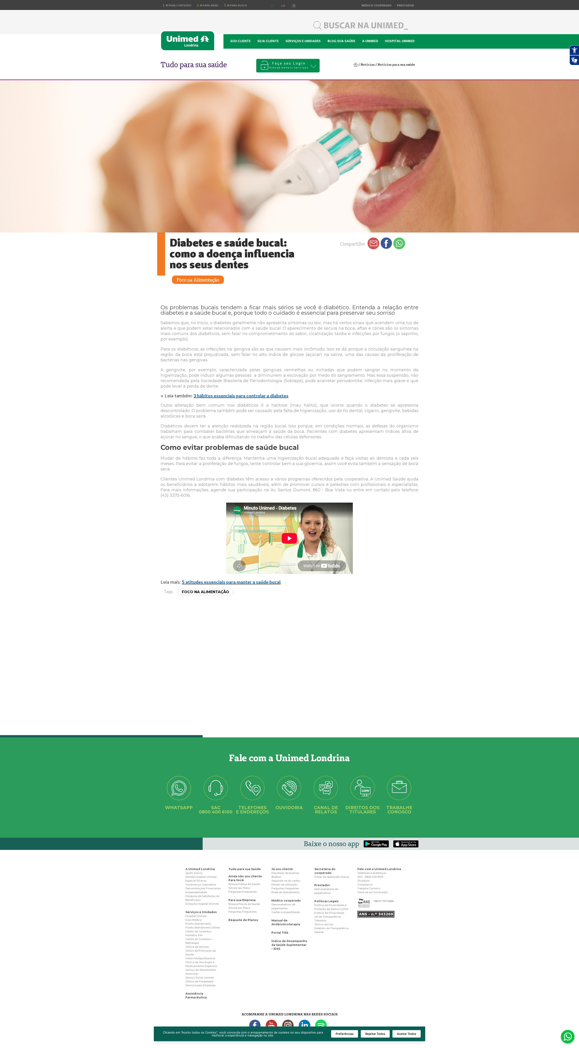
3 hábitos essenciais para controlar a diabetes (241, 395)
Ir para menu (207, 5)
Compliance (365, 884)
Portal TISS (279, 932)
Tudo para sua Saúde (244, 869)
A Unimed (370, 41)
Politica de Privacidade (329, 912)
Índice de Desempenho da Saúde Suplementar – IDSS (289, 944)
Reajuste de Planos (243, 920)
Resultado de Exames (285, 873)
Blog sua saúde (341, 41)
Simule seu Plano (239, 888)
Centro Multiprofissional (200, 958)
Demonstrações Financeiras (203, 888)
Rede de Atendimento (285, 892)
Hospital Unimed (400, 41)
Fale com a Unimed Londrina (379, 869)
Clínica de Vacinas (197, 946)
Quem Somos (193, 873)
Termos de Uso (323, 924)
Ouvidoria (363, 880)
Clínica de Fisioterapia (199, 981)
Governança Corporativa (200, 884)
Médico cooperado (286, 900)
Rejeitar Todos (375, 1034)
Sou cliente (240, 41)
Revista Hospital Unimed (200, 876)
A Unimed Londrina (200, 869)
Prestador (322, 885)
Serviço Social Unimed (199, 977)
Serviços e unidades (303, 41)
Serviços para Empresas (200, 985)
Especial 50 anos (195, 880)
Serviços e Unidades (201, 912)
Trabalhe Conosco (368, 888)
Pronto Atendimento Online (202, 927)
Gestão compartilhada (285, 912)
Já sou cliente (282, 869)
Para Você (236, 880)
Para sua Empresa (242, 900)
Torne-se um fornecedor (372, 892)
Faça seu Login (288, 65)
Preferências (345, 1034)
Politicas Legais (326, 901)
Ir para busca (235, 5)
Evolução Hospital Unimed (202, 903)
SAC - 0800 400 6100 (370, 876)
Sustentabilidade (196, 892)
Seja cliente (268, 41)
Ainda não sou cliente (245, 876)
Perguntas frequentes (285, 888)
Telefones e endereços (371, 873)
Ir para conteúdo (177, 5)
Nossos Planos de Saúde (244, 884)
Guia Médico (193, 919)
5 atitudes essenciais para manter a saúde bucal (231, 582)
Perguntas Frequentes (242, 891)
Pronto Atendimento (198, 923)
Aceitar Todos (406, 1034)
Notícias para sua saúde (396, 64)
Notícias (368, 64)
